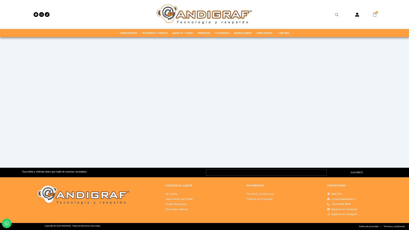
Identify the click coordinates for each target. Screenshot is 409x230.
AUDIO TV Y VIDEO (182, 33)
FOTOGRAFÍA (222, 33)
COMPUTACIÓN (128, 33)
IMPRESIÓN (204, 33)
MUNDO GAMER (243, 33)
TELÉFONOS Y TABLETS (155, 33)
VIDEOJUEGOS (264, 33)
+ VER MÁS (283, 33)
